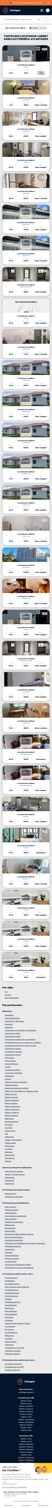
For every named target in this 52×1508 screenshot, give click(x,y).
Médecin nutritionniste (12, 1106)
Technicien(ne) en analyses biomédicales (19, 1268)
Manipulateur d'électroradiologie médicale (19, 1234)
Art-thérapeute (10, 1281)
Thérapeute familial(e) (12, 1354)
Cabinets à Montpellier (26, 1422)
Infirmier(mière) (10, 1231)
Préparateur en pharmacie (14, 1197)
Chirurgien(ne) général (12, 1033)
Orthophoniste (10, 1249)
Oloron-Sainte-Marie (12, 998)
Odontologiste (10, 1177)
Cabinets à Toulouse (26, 1409)
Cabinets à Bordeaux (26, 1411)
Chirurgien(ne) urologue (13, 1049)
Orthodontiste (9, 1180)
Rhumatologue (10, 1155)
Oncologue (8, 1128)
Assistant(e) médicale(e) (13, 1364)
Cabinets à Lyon (26, 1403)
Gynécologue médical (12, 1070)
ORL (6, 1134)
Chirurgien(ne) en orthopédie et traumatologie (20, 1030)
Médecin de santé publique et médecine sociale (21, 1091)
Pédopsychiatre (10, 1143)
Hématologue (9, 1076)
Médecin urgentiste (11, 1115)
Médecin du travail (11, 1097)
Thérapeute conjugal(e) (13, 1351)
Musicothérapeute (11, 1314)
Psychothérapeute (11, 1332)
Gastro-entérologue (11, 1064)
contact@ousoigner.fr (26, 1392)
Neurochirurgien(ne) (11, 1122)
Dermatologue (10, 1058)
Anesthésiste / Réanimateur (14, 1021)
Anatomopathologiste (12, 1018)
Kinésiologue (9, 1308)
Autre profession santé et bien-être (17, 1287)
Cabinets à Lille (26, 1417)
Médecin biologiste (11, 1085)
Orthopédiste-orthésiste (13, 1246)
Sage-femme (9, 1184)
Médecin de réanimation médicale (16, 1088)
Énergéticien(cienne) (12, 1293)
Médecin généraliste (12, 1100)
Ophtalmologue (10, 1131)
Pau (6, 992)
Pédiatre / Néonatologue (13, 1140)
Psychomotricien (11, 1262)
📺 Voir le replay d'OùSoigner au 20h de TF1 (26, 3)
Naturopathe (9, 1317)
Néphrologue (9, 1119)
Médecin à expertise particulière (16, 1082)
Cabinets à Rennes (26, 1425)
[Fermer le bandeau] (48, 3)
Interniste (8, 1079)
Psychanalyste (10, 1326)
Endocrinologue (10, 1061)
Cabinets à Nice (26, 1428)
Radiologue (9, 1152)
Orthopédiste (9, 1137)
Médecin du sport (11, 1094)
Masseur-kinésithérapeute (14, 1237)
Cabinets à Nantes (26, 1414)
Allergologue (9, 1015)
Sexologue (8, 1339)
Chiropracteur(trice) (11, 1290)
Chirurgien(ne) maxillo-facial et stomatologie (20, 1039)
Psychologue (9, 1329)
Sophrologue (9, 1345)
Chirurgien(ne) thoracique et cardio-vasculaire (20, 1046)
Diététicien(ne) (10, 1225)
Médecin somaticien (12, 1112)
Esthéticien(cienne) (11, 1296)
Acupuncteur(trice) (11, 1278)
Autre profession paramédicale (15, 1216)
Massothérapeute (11, 1311)
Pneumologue (9, 1146)
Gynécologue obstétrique (13, 1073)
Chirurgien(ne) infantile (12, 1036)
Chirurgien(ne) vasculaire (13, 1052)
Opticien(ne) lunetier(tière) (14, 1240)
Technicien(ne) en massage (14, 1348)
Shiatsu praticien (11, 1342)
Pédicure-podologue (12, 1255)
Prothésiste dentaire (12, 1258)
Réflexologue (9, 1336)
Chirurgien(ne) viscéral (12, 1055)
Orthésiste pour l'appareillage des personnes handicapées (25, 1243)
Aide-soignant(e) (10, 1207)
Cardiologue (9, 1027)
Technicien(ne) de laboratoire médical (18, 1265)
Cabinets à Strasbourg (26, 1419)
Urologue (8, 1161)
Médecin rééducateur (12, 1109)
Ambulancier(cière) (11, 1210)
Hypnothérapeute (11, 1305)
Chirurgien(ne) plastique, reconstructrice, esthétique (23, 1042)
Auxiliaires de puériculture (14, 1222)
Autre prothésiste (11, 1219)
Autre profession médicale (14, 1171)
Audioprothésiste (11, 1213)
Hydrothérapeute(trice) (12, 1302)
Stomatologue (10, 1158)
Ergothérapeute (10, 1228)
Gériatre (7, 1067)
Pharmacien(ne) (10, 1194)
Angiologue (9, 1024)
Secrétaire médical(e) (12, 1370)
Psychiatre (8, 1149)
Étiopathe (8, 1299)
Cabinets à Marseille (26, 1406)
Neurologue (9, 1125)
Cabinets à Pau (26, 1430)
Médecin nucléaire (11, 1103)
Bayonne (8, 995)
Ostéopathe (9, 1320)
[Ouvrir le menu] (42, 10)
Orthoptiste (9, 1252)
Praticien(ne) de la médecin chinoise (17, 1323)
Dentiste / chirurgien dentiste (15, 1174)
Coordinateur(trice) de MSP (14, 1367)
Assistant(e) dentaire (12, 1284)
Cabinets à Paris (26, 1401)
